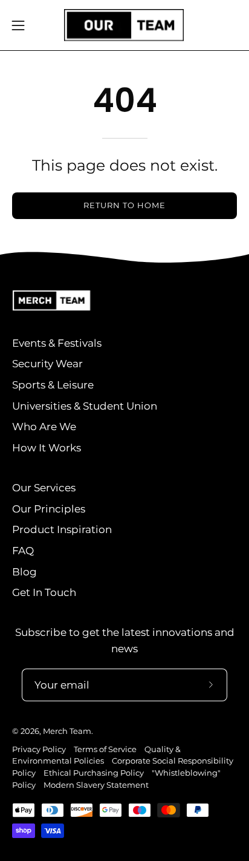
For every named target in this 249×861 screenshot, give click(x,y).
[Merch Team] (124, 25)
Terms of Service (105, 749)
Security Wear (47, 364)
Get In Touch (44, 592)
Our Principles (48, 509)
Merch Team (67, 731)
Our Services (44, 488)
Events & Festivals (57, 343)
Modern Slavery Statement (96, 785)
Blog (24, 572)
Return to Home (124, 205)
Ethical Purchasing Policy (94, 773)
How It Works (46, 448)
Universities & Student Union (84, 406)
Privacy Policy (39, 749)
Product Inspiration (62, 529)
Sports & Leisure (53, 385)
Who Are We (44, 427)
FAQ (23, 551)
